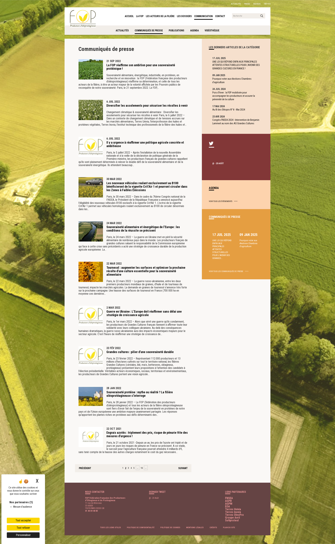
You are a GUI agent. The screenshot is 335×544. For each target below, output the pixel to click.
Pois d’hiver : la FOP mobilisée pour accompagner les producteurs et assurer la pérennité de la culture (233, 96)
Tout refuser (23, 527)
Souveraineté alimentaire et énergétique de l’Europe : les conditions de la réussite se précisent (143, 228)
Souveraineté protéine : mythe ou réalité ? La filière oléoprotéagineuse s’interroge (139, 393)
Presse (247, 4)
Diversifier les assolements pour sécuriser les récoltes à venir (147, 105)
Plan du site (229, 527)
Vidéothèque (212, 30)
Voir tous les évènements (220, 201)
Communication (203, 16)
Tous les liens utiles (110, 527)
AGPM (228, 503)
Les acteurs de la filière (160, 16)
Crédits (213, 527)
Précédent (85, 468)
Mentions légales (195, 527)
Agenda (256, 4)
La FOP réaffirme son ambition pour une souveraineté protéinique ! (140, 66)
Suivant (183, 468)
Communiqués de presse (149, 30)
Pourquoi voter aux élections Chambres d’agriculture (248, 243)
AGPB (228, 501)
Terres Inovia (233, 512)
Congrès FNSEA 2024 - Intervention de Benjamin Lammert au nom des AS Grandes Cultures (235, 121)
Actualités (236, 4)
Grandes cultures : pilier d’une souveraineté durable (140, 352)
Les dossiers (184, 16)
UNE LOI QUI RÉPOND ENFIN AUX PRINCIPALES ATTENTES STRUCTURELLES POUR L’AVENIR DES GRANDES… (222, 249)
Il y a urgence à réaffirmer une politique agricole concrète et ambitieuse (145, 144)
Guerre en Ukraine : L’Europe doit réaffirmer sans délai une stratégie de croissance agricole (144, 313)
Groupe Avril (232, 517)
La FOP (139, 16)
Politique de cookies (170, 527)
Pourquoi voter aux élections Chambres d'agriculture (231, 80)
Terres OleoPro (234, 514)
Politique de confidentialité (140, 527)
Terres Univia (233, 509)
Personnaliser (23, 535)
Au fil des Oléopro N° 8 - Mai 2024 (228, 109)
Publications (176, 30)
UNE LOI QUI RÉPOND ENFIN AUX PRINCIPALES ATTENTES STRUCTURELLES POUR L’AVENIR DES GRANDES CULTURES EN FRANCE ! (236, 65)
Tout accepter (23, 520)
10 (142, 468)
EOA (227, 506)
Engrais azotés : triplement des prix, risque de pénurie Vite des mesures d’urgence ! (147, 434)
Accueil (129, 16)
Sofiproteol (232, 520)
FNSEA (229, 498)
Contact (220, 16)
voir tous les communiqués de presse (226, 271)
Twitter (267, 4)
